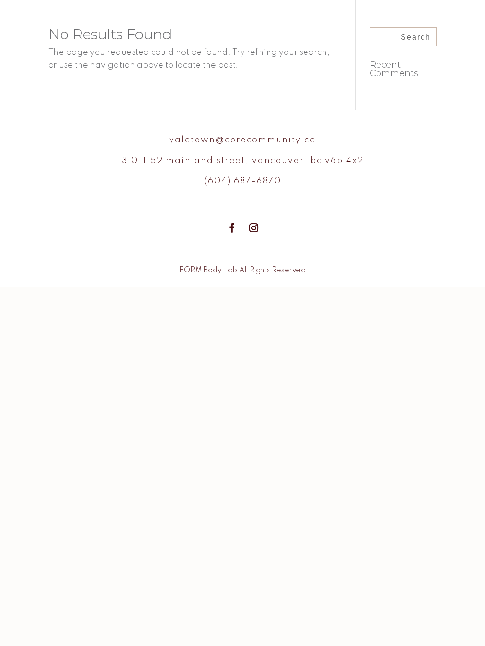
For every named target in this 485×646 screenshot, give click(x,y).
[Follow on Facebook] (232, 228)
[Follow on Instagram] (253, 228)
